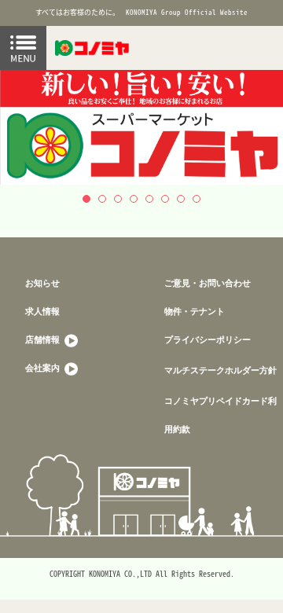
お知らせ (42, 282)
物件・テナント (194, 311)
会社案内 (43, 367)
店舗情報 (43, 339)
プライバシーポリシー (207, 339)
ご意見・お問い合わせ (207, 282)
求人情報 (42, 311)
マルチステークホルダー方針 (220, 370)
